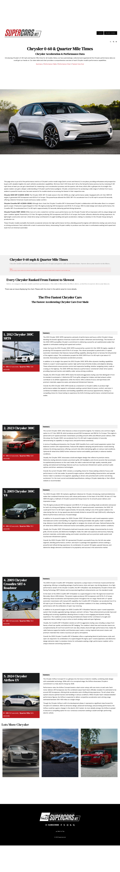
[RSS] (70, 825)
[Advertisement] (60, 13)
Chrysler (99, 753)
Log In (100, 33)
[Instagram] (67, 825)
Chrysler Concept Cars (60, 753)
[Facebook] (61, 825)
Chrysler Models (21, 753)
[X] (64, 825)
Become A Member (110, 33)
